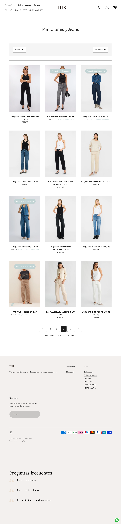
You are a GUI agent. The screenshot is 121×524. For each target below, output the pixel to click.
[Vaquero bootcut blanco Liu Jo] (96, 284)
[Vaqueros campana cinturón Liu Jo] (60, 219)
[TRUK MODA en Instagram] (10, 433)
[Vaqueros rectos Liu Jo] (24, 154)
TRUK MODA (27, 438)
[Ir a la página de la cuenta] (107, 7)
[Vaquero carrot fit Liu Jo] (96, 219)
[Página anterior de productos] (43, 329)
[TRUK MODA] (60, 7)
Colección (9, 5)
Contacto (37, 5)
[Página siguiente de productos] (78, 329)
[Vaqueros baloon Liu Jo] (96, 88)
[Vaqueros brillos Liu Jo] (60, 88)
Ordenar (99, 49)
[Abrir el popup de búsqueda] (100, 7)
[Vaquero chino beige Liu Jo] (96, 154)
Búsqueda (70, 372)
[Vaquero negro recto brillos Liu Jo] (60, 154)
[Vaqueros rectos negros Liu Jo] (24, 88)
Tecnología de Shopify (17, 441)
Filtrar (17, 49)
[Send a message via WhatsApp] (117, 520)
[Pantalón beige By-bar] (24, 284)
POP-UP (8, 10)
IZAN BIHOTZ (21, 10)
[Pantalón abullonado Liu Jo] (60, 284)
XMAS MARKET (36, 10)
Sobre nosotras (24, 5)
